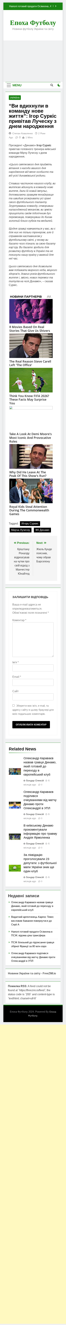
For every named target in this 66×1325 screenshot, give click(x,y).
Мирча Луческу (20, 530)
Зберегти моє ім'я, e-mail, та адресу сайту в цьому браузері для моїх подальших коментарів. (33, 709)
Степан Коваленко (22, 133)
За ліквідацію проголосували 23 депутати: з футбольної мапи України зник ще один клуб (40, 863)
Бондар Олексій (35, 780)
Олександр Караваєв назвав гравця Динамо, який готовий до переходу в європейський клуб (40, 766)
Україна (15, 97)
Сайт (15, 691)
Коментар (19, 620)
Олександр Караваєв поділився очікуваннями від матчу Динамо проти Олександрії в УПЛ (40, 800)
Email (16, 676)
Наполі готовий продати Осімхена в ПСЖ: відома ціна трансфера (29, 6)
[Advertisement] (33, 61)
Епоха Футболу (33, 23)
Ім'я (15, 662)
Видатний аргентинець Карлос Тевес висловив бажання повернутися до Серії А (32, 920)
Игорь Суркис (30, 523)
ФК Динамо (42, 530)
